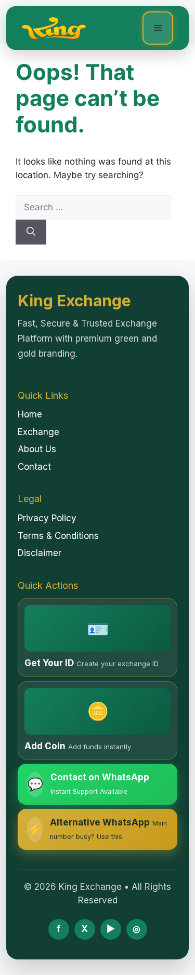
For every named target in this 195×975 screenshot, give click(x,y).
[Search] (31, 232)
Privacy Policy (47, 518)
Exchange (38, 432)
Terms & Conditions (58, 536)
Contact (34, 467)
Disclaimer (39, 553)
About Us (37, 449)
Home (30, 414)
